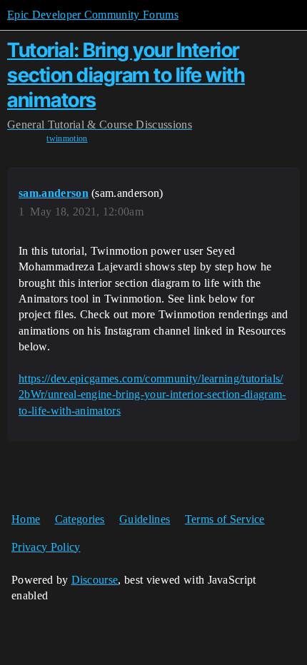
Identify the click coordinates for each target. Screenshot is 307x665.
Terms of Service (225, 519)
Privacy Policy (45, 547)
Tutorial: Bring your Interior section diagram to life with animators (126, 75)
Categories (80, 519)
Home (25, 519)
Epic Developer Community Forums (92, 15)
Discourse (95, 580)
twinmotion (66, 138)
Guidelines (144, 519)
